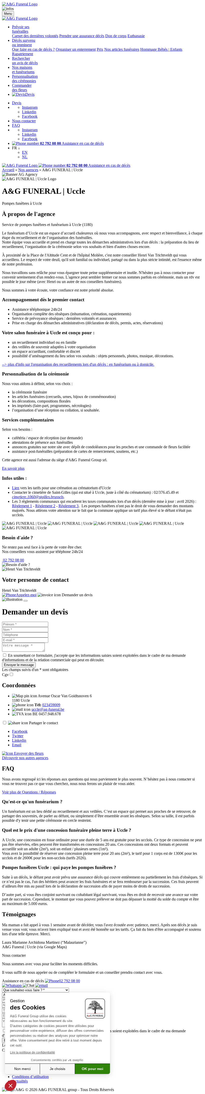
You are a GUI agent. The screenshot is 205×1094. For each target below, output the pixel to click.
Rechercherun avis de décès (25, 60)
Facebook (30, 116)
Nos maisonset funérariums (23, 69)
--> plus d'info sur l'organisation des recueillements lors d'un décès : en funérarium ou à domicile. (78, 364)
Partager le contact (43, 723)
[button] (10, 1086)
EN (25, 152)
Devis (29, 94)
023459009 (51, 705)
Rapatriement (22, 54)
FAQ (16, 125)
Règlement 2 (45, 506)
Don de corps (115, 36)
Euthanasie (136, 36)
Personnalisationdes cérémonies (25, 78)
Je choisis (57, 1069)
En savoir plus (13, 468)
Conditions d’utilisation (30, 1076)
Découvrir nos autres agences (25, 758)
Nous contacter (24, 121)
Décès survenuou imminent (23, 42)
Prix (100, 49)
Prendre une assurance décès (81, 36)
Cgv (5, 674)
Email (16, 745)
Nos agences (28, 170)
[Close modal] (26, 601)
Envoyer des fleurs (28, 753)
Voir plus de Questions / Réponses (29, 792)
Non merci (22, 1069)
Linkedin (29, 112)
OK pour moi (92, 1069)
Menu (8, 14)
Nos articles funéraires (121, 49)
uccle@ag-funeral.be (48, 709)
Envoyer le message (19, 665)
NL (25, 157)
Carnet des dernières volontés (35, 36)
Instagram (30, 107)
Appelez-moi (26, 595)
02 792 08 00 (13, 560)
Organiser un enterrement (76, 49)
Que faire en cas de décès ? (33, 49)
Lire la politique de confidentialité (32, 1052)
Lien (15, 488)
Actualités (20, 1081)
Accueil (8, 170)
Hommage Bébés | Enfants (161, 49)
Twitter (17, 736)
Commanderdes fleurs (22, 87)
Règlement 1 (22, 506)
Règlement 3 (68, 506)
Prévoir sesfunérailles (20, 29)
